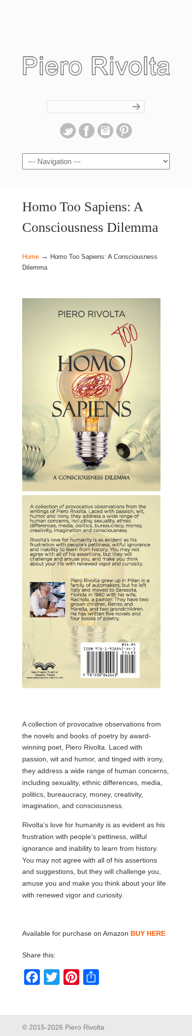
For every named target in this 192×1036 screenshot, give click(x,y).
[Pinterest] (124, 136)
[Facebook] (87, 136)
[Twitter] (68, 136)
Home (30, 256)
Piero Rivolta (96, 61)
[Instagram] (105, 136)
